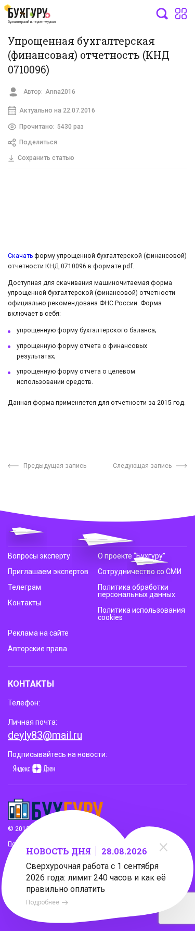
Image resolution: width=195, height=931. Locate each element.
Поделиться (38, 142)
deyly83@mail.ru (45, 735)
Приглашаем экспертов (48, 571)
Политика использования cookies (141, 614)
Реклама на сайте (38, 633)
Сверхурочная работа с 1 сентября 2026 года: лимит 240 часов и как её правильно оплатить (96, 877)
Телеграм (24, 587)
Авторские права (37, 648)
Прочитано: (51, 126)
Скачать (20, 255)
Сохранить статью (46, 158)
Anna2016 (60, 91)
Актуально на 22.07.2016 (57, 110)
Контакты (24, 603)
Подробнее (42, 902)
